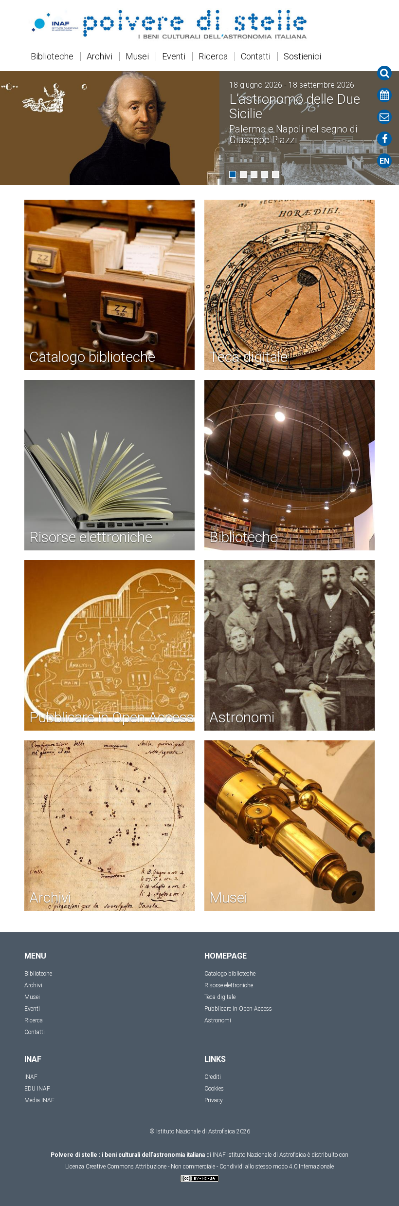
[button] (232, 174)
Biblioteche (52, 56)
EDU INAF (37, 1088)
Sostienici (302, 56)
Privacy (213, 1100)
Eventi (173, 56)
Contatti (256, 56)
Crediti (212, 1077)
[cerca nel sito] (384, 73)
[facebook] (384, 139)
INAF (30, 1077)
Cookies (214, 1088)
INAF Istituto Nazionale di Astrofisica (259, 1154)
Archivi (99, 56)
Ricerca (213, 56)
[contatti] (384, 117)
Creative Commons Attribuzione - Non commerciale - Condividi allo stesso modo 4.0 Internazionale (210, 1166)
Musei (137, 56)
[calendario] (384, 95)
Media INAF (39, 1100)
